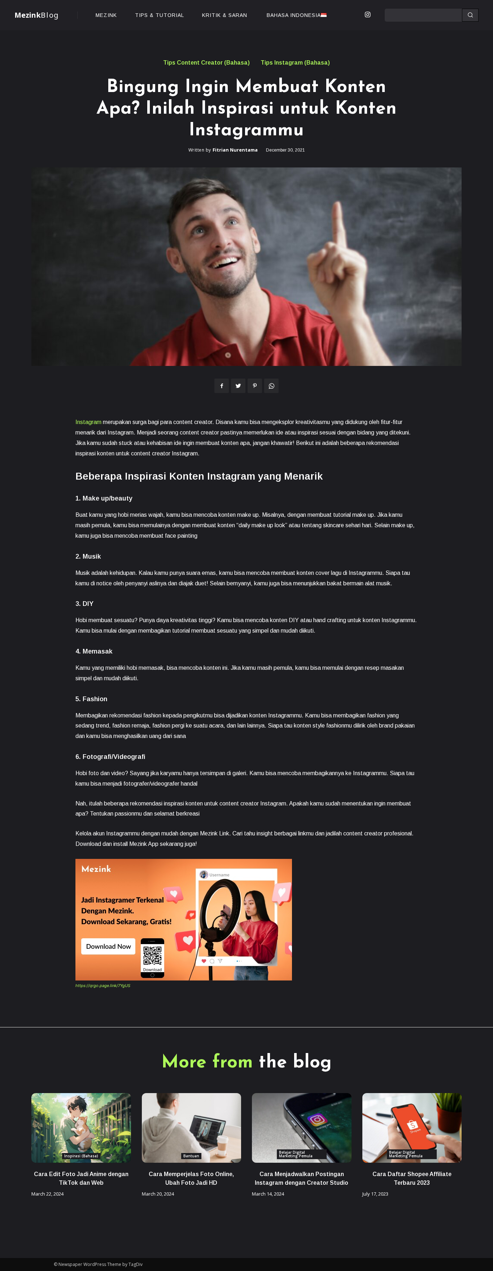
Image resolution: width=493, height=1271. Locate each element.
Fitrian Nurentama (235, 150)
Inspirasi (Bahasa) (81, 1155)
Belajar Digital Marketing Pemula (296, 1154)
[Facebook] (221, 386)
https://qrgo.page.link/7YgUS (102, 985)
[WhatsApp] (271, 386)
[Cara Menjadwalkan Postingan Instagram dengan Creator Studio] (302, 1128)
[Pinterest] (255, 386)
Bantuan (191, 1155)
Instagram (88, 422)
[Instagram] (367, 15)
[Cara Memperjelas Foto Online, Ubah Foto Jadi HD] (191, 1128)
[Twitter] (238, 386)
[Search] (470, 15)
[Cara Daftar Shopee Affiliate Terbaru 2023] (412, 1128)
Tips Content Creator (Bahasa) (206, 63)
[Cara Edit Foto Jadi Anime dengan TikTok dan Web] (81, 1128)
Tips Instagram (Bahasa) (295, 63)
